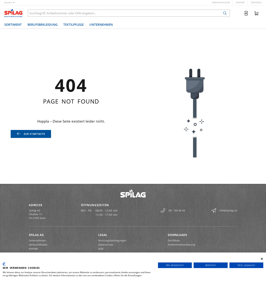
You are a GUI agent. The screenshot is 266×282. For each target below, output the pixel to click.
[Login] (246, 13)
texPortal (256, 2)
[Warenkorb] (256, 13)
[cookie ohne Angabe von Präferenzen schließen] (261, 259)
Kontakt (240, 2)
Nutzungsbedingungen (112, 240)
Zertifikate (174, 240)
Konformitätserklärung (181, 244)
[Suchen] (225, 13)
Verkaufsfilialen (221, 2)
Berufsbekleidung (43, 24)
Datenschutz (105, 244)
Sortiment (13, 24)
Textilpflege (73, 24)
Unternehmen (101, 24)
